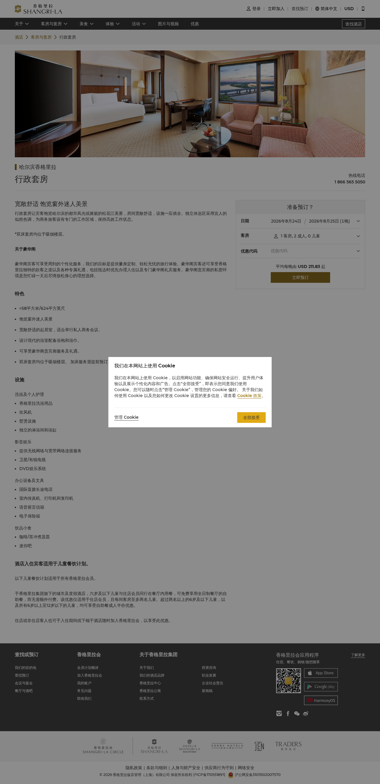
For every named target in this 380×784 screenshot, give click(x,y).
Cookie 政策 (249, 395)
